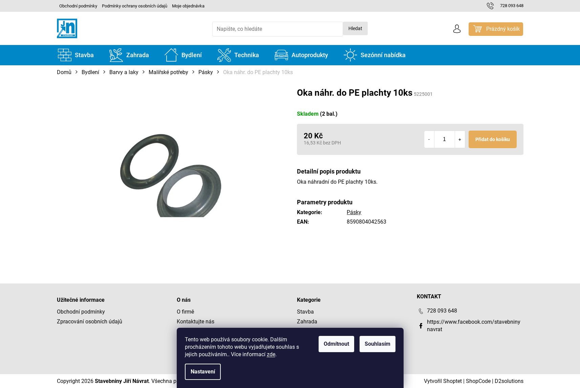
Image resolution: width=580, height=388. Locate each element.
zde (271, 354)
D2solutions (509, 381)
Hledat (355, 28)
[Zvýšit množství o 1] (460, 139)
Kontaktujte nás (195, 321)
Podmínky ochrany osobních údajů (134, 5)
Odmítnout (336, 344)
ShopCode (478, 381)
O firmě (185, 312)
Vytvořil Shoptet (443, 381)
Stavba (305, 312)
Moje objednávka (188, 5)
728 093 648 (442, 310)
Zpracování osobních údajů (89, 321)
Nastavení (203, 371)
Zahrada (307, 321)
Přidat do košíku (492, 139)
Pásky (354, 212)
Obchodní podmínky (78, 5)
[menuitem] (76, 55)
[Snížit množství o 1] (429, 139)
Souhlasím (377, 344)
